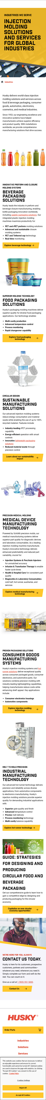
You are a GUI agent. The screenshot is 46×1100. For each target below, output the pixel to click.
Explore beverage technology (17, 245)
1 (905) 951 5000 (25, 982)
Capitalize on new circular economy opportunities (20, 909)
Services (23, 1053)
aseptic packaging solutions (24, 215)
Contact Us (14, 988)
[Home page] (1, 81)
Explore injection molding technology (19, 709)
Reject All (22, 1088)
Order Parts (9, 1030)
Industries (9, 82)
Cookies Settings (23, 1080)
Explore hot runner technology (18, 828)
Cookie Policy (14, 1074)
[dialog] (23, 1078)
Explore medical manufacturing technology (19, 593)
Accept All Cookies (23, 1095)
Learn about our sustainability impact (20, 457)
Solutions (23, 1047)
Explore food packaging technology (20, 338)
